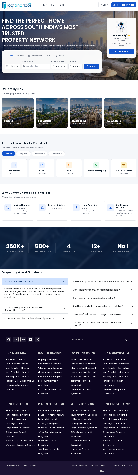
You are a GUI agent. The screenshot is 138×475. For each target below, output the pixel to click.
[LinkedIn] (30, 339)
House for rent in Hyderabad (84, 415)
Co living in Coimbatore (114, 423)
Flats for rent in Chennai (17, 410)
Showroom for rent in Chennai (20, 440)
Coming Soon (121, 51)
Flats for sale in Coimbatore (116, 363)
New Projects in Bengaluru (50, 376)
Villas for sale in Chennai (17, 368)
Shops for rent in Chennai (18, 427)
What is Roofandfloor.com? (18, 281)
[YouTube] (23, 339)
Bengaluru (23, 153)
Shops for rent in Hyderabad (84, 427)
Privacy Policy (126, 465)
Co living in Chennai (15, 423)
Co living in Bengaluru (48, 423)
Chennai (8, 153)
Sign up (127, 339)
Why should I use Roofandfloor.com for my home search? (98, 324)
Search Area (27, 62)
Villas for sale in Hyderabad (83, 368)
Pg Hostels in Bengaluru (49, 419)
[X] (37, 339)
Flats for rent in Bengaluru (50, 410)
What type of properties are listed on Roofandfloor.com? (24, 309)
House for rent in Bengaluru (51, 415)
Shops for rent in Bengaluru (51, 427)
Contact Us (93, 465)
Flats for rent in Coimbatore (116, 410)
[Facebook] (8, 339)
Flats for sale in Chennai (17, 363)
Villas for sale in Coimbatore (116, 368)
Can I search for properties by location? (94, 298)
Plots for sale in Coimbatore (116, 372)
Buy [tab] (11, 55)
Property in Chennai (15, 359)
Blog (102, 471)
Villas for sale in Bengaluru (50, 368)
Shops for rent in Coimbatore (116, 427)
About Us (83, 465)
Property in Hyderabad (81, 359)
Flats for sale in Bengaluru (50, 363)
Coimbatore (56, 153)
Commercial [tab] (36, 55)
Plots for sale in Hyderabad (83, 372)
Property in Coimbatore (114, 359)
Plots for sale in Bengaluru (50, 372)
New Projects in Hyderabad (83, 376)
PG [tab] (50, 55)
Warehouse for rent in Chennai (20, 445)
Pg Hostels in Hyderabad (82, 419)
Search (92, 66)
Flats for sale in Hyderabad (83, 363)
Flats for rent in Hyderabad (83, 410)
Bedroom (72, 62)
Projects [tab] (61, 55)
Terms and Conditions (109, 465)
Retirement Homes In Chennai (20, 381)
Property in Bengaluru (48, 359)
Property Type (57, 62)
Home (74, 465)
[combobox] (37, 66)
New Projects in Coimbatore (116, 376)
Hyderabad (39, 153)
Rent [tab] (22, 55)
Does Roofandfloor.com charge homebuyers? (97, 314)
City (6, 62)
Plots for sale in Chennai (17, 372)
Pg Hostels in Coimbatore (115, 419)
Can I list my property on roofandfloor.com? (96, 289)
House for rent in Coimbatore (117, 415)
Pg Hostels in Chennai (16, 419)
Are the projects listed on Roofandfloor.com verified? (101, 281)
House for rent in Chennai (18, 415)
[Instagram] (16, 339)
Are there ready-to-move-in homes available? (98, 306)
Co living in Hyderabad (81, 423)
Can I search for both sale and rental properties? (30, 318)
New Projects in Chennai (17, 376)
